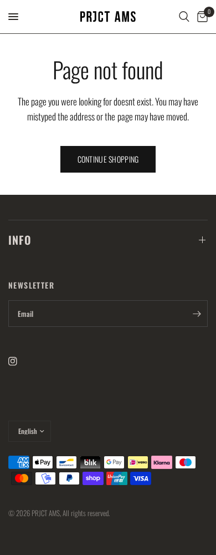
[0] (200, 16)
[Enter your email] (197, 313)
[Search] (184, 16)
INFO (20, 239)
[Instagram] (20, 361)
